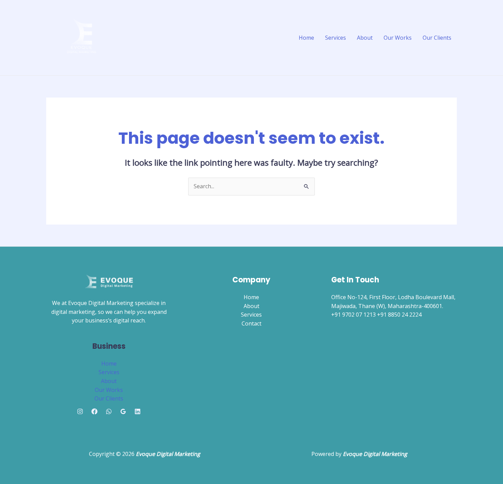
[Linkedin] (137, 411)
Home (306, 37)
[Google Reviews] (123, 411)
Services (335, 37)
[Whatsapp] (109, 411)
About (365, 37)
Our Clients (437, 37)
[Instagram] (80, 411)
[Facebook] (94, 411)
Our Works (398, 37)
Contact (251, 323)
